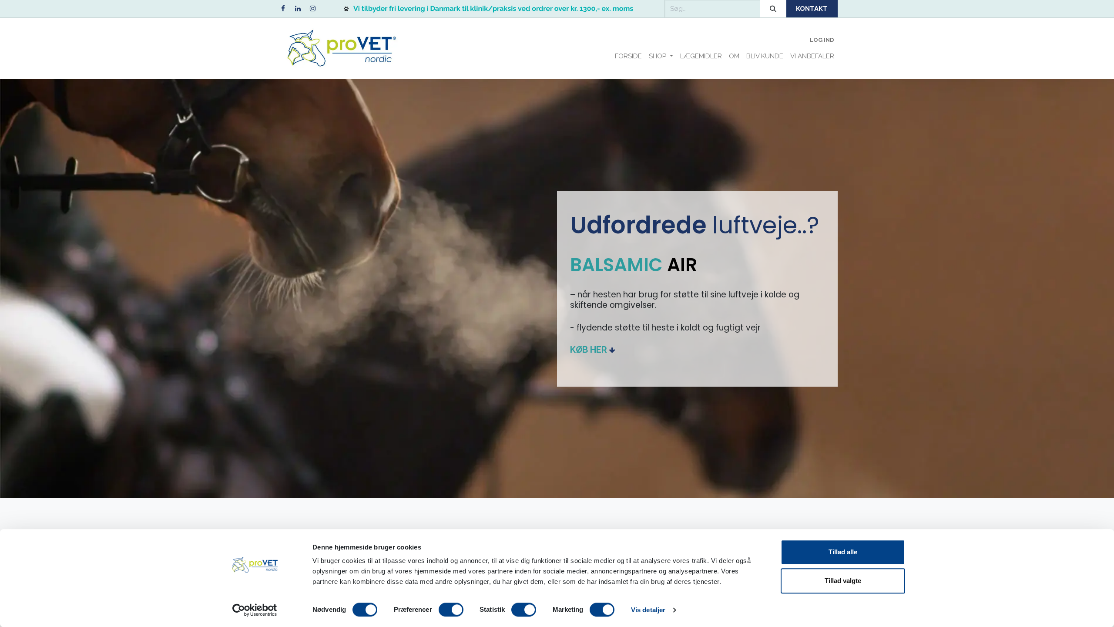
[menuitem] (628, 56)
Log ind (822, 40)
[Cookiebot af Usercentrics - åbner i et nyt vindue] (255, 610)
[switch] (451, 610)
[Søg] (773, 8)
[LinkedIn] (297, 8)
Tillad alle (843, 552)
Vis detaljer (648, 610)
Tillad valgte (843, 580)
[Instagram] (312, 8)
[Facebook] (282, 8)
